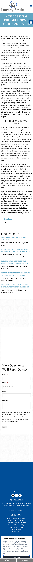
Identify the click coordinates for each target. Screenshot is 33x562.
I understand (16, 557)
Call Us (9, 560)
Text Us (25, 560)
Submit (4, 427)
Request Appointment (16, 510)
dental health (8, 219)
